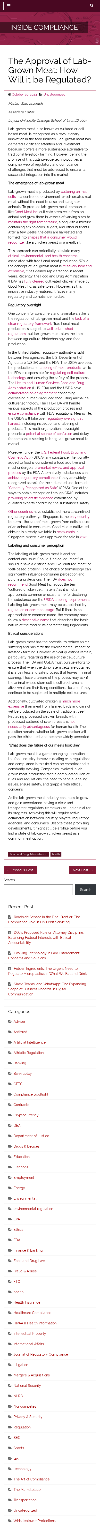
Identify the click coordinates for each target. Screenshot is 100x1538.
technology (23, 1469)
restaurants (66, 532)
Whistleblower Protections (35, 1521)
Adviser (19, 1021)
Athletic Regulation (29, 1053)
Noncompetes (25, 1406)
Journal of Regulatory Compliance (41, 1354)
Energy (19, 1188)
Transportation (25, 1500)
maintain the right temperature (32, 222)
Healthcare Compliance (32, 1313)
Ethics (18, 1230)
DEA (17, 1125)
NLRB (18, 1396)
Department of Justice (31, 1136)
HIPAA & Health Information (35, 1323)
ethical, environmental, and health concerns (42, 256)
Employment (24, 1178)
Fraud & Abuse (25, 1271)
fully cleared (34, 281)
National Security (27, 1386)
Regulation (22, 1427)
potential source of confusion (49, 434)
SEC (17, 1438)
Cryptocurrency (26, 1115)
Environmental (25, 1198)
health (56, 854)
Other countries (20, 512)
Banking (20, 1063)
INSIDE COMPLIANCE (44, 27)
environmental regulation (33, 1209)
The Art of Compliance (32, 1479)
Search (9, 880)
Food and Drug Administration (28, 854)
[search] (92, 5)
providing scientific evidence (30, 498)
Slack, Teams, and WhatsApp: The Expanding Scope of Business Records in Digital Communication (47, 989)
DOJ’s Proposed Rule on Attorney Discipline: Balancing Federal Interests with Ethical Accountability (46, 938)
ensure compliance (23, 413)
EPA (17, 1219)
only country (80, 517)
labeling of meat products (60, 368)
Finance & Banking (28, 1250)
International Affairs (29, 1344)
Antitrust (20, 1032)
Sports (19, 1448)
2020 (84, 537)
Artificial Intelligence (30, 1042)
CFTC (18, 1084)
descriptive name (35, 620)
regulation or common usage (31, 610)
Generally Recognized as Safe (33, 488)
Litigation (21, 1365)
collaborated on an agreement (32, 393)
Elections (21, 1167)
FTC (17, 1282)
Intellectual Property (30, 1334)
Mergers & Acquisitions (32, 1375)
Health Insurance (27, 1302)
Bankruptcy (23, 1073)
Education (22, 1157)
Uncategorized (54, 94)
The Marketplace (27, 1490)
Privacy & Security (28, 1417)
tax (16, 1458)
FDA (17, 1240)
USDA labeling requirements (67, 600)
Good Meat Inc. (26, 212)
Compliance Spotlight (31, 1094)
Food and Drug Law (29, 1261)
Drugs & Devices (27, 1146)
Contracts (21, 1105)
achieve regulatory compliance (33, 478)
